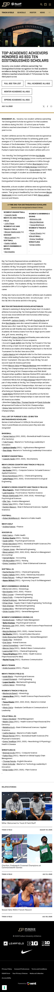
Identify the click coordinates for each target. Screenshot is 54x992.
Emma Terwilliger (36, 239)
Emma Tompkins (9, 563)
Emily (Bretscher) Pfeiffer (13, 637)
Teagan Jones (9, 549)
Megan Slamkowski (12, 232)
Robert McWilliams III (11, 518)
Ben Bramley (10, 252)
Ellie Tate (6, 501)
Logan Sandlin (9, 682)
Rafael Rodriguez (10, 600)
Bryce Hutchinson (10, 476)
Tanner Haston (9, 436)
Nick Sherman (29, 380)
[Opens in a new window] (14, 944)
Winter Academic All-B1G (17, 92)
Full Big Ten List (13, 84)
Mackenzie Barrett (10, 693)
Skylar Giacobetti (10, 544)
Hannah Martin (9, 558)
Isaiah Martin (8, 394)
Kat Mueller (40, 156)
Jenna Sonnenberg (10, 645)
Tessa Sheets (35, 170)
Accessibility (6, 978)
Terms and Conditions (39, 969)
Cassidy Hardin (11, 215)
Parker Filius (16, 402)
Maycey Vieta (13, 366)
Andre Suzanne (9, 668)
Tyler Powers (8, 442)
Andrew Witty (8, 609)
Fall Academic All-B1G (39, 84)
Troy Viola (7, 450)
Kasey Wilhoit (8, 580)
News (42, 13)
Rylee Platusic (8, 578)
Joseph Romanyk (10, 679)
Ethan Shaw (8, 603)
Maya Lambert (43, 195)
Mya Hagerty (38, 164)
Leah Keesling (8, 493)
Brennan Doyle (9, 753)
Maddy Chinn (8, 722)
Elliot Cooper (8, 595)
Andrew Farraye (9, 527)
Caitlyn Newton (9, 354)
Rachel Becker (39, 320)
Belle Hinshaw (31, 167)
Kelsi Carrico (8, 535)
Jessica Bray (8, 696)
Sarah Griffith (16, 343)
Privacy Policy (7, 969)
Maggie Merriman (37, 222)
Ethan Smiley (35, 245)
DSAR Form (6, 973)
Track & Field (7, 830)
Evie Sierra (7, 643)
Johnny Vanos (8, 685)
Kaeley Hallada (11, 243)
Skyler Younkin (8, 611)
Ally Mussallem (9, 561)
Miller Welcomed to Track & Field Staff (19, 823)
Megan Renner (9, 736)
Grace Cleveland (18, 337)
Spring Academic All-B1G (17, 100)
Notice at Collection (36, 973)
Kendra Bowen (9, 620)
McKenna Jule (35, 219)
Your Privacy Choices (20, 973)
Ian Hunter (25, 158)
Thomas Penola (27, 402)
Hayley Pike (7, 640)
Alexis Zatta (8, 708)
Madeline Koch (9, 727)
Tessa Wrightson (37, 225)
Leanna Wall (7, 651)
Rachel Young (8, 660)
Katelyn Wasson (9, 507)
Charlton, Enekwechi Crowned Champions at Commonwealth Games (21, 867)
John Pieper (9, 224)
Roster (33, 13)
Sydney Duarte (9, 538)
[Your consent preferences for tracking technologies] (4, 987)
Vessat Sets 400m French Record (17, 910)
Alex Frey (6, 467)
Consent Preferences (21, 969)
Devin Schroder (44, 402)
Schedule (21, 13)
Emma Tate (7, 408)
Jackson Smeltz (18, 320)
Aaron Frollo (8, 597)
